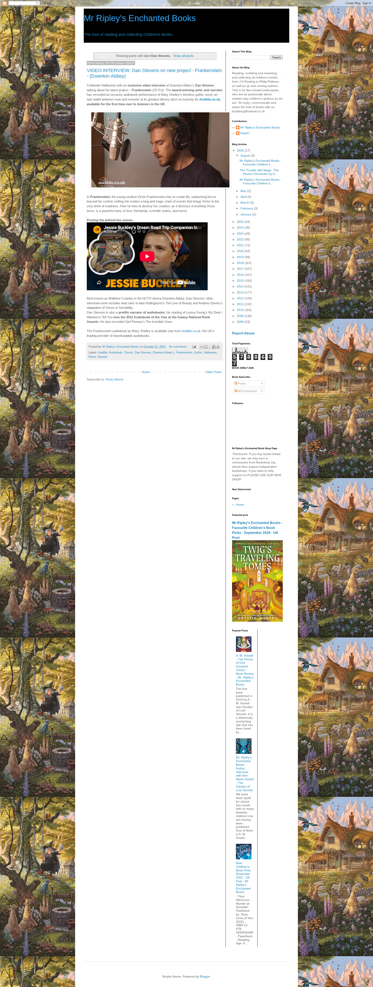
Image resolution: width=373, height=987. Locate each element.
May (243, 191)
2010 (241, 310)
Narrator (102, 356)
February (247, 208)
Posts (241, 383)
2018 (241, 263)
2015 (241, 280)
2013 (241, 292)
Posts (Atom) (114, 379)
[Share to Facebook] (214, 347)
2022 (241, 239)
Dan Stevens (143, 352)
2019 (241, 257)
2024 (241, 227)
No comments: (178, 346)
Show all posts (183, 56)
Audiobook (115, 352)
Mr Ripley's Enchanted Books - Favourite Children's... (260, 162)
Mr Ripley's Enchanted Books (140, 18)
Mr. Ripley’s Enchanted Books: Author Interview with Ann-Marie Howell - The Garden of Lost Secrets (245, 774)
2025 (241, 221)
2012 (241, 298)
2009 (241, 316)
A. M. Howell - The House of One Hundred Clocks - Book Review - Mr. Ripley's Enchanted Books (245, 670)
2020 (241, 251)
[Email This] (201, 347)
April (243, 196)
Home (146, 372)
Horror (92, 356)
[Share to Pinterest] (218, 347)
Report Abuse (243, 333)
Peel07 (245, 133)
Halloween (210, 352)
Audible (102, 352)
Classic (128, 352)
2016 (241, 274)
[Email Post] (194, 346)
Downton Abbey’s (163, 352)
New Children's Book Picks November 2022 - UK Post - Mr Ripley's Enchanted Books (243, 877)
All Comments (247, 391)
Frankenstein (184, 352)
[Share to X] (210, 347)
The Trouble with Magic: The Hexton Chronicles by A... (259, 172)
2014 (241, 286)
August (245, 155)
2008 (241, 321)
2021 (241, 245)
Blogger (205, 976)
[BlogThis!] (206, 347)
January (246, 214)
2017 (241, 268)
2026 (241, 150)
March (245, 202)
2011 (240, 304)
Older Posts (213, 372)
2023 (241, 233)
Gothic (198, 352)
